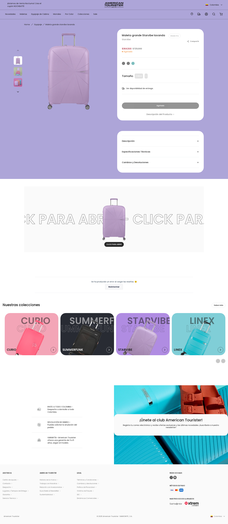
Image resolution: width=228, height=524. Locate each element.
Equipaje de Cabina (40, 14)
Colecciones (83, 14)
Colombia (214, 5)
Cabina (139, 76)
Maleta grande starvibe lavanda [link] (60, 24)
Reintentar (114, 287)
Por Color (69, 14)
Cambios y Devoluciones (135, 162)
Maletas (23, 14)
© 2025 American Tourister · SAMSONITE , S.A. (114, 516)
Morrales (57, 14)
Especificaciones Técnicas (136, 151)
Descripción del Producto (159, 114)
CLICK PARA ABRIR (114, 244)
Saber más (218, 305)
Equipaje (38, 24)
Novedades (10, 14)
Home (27, 24)
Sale (95, 14)
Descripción (128, 141)
